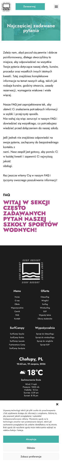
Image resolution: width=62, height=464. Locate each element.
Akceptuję (31, 439)
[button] (57, 404)
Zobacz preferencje (31, 456)
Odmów (31, 448)
